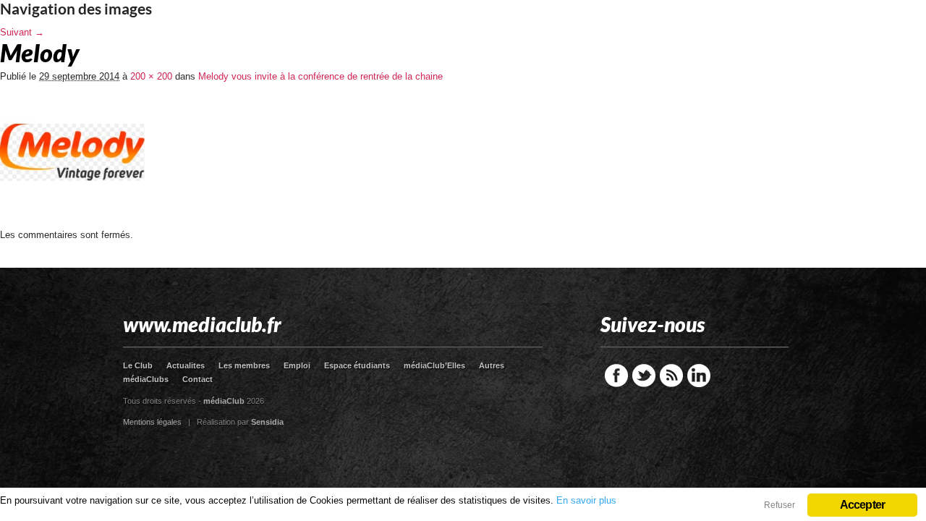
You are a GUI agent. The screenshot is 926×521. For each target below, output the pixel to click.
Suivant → (22, 32)
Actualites (185, 365)
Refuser (779, 505)
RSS (671, 375)
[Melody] (72, 224)
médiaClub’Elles (434, 365)
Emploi (297, 365)
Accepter (862, 505)
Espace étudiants (357, 365)
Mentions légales (152, 422)
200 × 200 (151, 76)
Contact (197, 379)
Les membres (244, 365)
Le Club (138, 365)
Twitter (643, 375)
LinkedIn (698, 375)
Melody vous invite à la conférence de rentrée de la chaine (320, 76)
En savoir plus (586, 500)
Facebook (616, 375)
